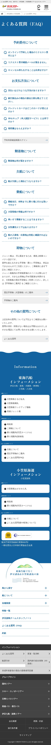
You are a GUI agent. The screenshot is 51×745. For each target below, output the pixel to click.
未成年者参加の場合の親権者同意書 (17, 671)
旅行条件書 (13, 728)
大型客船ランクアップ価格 (18, 407)
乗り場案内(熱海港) (15, 436)
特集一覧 (6, 611)
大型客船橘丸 (13, 403)
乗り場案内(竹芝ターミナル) (19, 432)
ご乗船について (14, 428)
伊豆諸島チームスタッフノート (16, 618)
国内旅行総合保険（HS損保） (37, 662)
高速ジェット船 (14, 411)
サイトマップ (25, 735)
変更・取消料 (33, 654)
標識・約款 (38, 721)
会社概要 (13, 721)
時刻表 (10, 424)
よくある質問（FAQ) (12, 625)
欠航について (13, 449)
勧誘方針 (6, 661)
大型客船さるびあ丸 (16, 399)
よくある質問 (8, 654)
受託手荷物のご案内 (15, 453)
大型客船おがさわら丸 (17, 489)
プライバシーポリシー (38, 728)
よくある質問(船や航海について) (21, 523)
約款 (4, 633)
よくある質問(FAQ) (15, 457)
